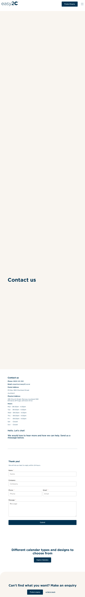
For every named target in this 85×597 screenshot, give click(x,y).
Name (11, 470)
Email (45, 490)
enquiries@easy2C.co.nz (21, 384)
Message (12, 500)
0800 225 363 (18, 381)
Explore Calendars (42, 560)
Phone (11, 490)
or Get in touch (50, 592)
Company (11, 480)
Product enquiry (35, 592)
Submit (42, 522)
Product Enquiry (69, 4)
